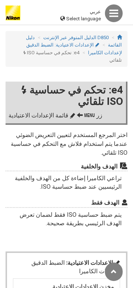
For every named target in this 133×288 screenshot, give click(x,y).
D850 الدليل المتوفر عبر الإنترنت (76, 37)
